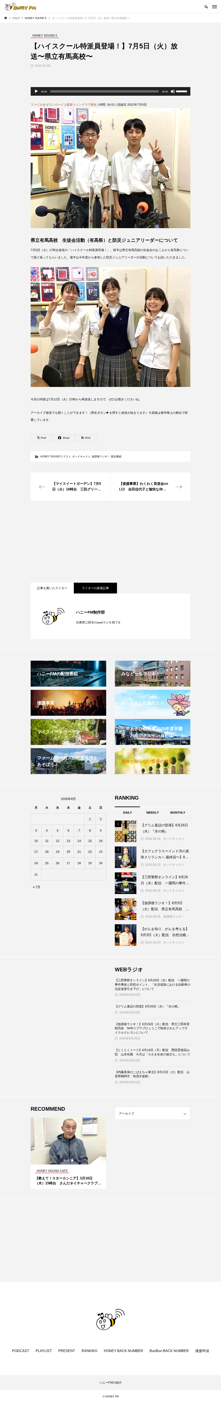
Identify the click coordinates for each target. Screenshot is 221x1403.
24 (36, 863)
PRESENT (66, 1351)
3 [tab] (72, 1160)
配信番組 (116, 456)
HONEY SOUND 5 (51, 456)
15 (90, 841)
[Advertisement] (110, 541)
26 (57, 863)
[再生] (36, 91)
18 (47, 851)
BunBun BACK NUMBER (169, 1351)
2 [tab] (68, 1160)
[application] (110, 91)
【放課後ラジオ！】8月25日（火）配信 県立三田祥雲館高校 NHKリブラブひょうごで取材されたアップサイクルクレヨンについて (152, 1028)
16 (101, 841)
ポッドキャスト (81, 456)
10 (36, 841)
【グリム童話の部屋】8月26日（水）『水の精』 (147, 1006)
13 (68, 841)
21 (79, 851)
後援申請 (202, 1351)
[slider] (182, 91)
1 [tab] (64, 1160)
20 (68, 851)
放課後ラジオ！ (101, 456)
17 (36, 851)
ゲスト (67, 456)
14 (79, 841)
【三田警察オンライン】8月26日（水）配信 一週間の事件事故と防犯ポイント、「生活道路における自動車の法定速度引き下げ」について (152, 984)
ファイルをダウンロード (47, 104)
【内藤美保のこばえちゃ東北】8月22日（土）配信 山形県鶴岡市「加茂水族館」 (152, 1074)
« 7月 (36, 887)
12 (57, 841)
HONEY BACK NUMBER (123, 1351)
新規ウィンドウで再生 (81, 104)
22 (90, 851)
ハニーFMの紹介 (110, 1382)
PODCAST (20, 1351)
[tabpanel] (68, 1153)
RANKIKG (89, 1351)
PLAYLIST (44, 1351)
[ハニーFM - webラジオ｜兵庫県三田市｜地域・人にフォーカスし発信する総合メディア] (20, 6)
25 (47, 863)
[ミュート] (172, 91)
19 (57, 851)
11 (47, 841)
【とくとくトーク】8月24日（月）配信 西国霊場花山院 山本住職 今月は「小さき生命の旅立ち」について (152, 1052)
